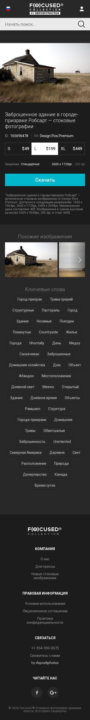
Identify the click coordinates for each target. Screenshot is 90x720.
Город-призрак (30, 299)
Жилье (71, 332)
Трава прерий (61, 299)
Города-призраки (32, 420)
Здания (16, 398)
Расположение (34, 463)
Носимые (44, 321)
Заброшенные (58, 354)
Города (16, 343)
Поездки (67, 321)
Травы (30, 431)
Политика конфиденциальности (45, 620)
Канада (61, 474)
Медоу (74, 343)
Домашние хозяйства (27, 365)
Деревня (57, 453)
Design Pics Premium (57, 136)
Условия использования (45, 604)
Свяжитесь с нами (45, 656)
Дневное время (43, 398)
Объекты (72, 398)
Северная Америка (26, 453)
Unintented (62, 442)
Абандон (26, 376)
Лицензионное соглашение (45, 611)
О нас (45, 559)
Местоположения (56, 376)
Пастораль (51, 310)
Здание (22, 321)
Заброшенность (32, 442)
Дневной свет (22, 387)
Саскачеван (29, 354)
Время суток (45, 485)
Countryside (48, 332)
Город (73, 310)
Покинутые (22, 332)
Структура (56, 409)
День (56, 343)
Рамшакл (32, 409)
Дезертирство (35, 474)
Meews (48, 387)
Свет (76, 453)
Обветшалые (54, 431)
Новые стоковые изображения (45, 576)
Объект (74, 365)
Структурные (23, 310)
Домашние (63, 420)
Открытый (70, 387)
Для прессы (45, 566)
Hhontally (37, 343)
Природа (61, 463)
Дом (56, 365)
